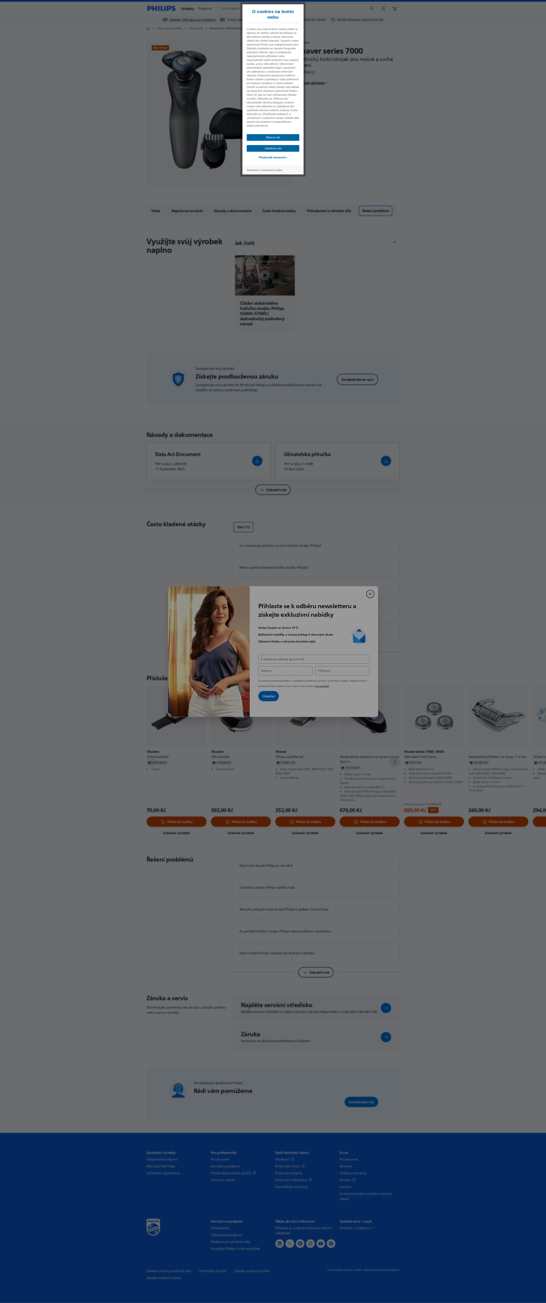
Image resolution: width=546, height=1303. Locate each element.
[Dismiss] (370, 594)
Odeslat (269, 696)
